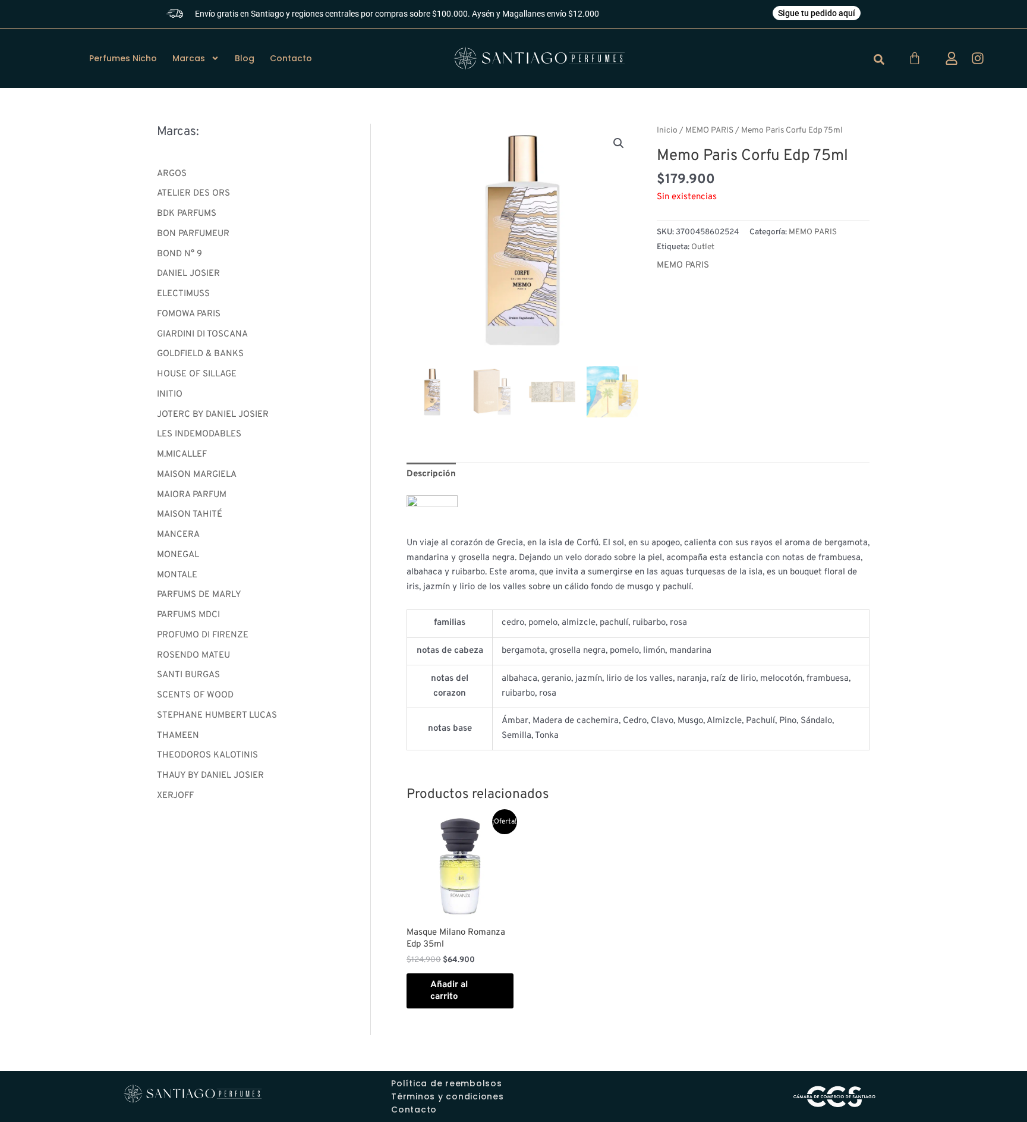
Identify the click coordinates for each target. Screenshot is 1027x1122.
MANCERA (178, 534)
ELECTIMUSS (183, 294)
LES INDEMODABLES (199, 434)
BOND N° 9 (179, 254)
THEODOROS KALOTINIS (207, 755)
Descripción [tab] (431, 474)
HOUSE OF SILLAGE (197, 374)
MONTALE (177, 575)
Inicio (667, 130)
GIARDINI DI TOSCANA (202, 334)
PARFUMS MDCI (188, 615)
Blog (244, 58)
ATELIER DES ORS (193, 193)
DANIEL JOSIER (188, 273)
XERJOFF (175, 796)
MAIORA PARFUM (191, 495)
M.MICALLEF (182, 454)
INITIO (169, 394)
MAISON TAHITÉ (189, 514)
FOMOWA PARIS (188, 314)
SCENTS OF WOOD (195, 695)
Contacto (291, 58)
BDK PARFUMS (186, 213)
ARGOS (172, 174)
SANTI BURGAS (188, 675)
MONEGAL (178, 555)
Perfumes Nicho (123, 58)
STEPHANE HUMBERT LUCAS (217, 715)
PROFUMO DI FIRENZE (202, 635)
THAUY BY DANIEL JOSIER (210, 775)
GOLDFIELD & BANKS (200, 354)
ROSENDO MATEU (193, 655)
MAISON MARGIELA (197, 474)
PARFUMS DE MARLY (199, 595)
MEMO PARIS (709, 130)
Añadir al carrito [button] (449, 990)
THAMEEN (178, 735)
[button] (618, 143)
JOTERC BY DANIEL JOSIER (213, 414)
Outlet (702, 247)
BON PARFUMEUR (193, 234)
